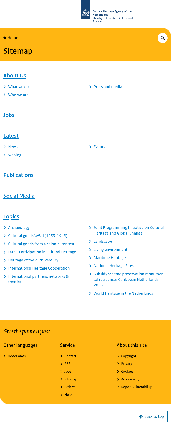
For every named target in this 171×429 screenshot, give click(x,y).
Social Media (19, 195)
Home (13, 37)
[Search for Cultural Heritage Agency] (163, 38)
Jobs (8, 115)
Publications (18, 175)
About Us (14, 75)
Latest (11, 135)
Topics (11, 216)
